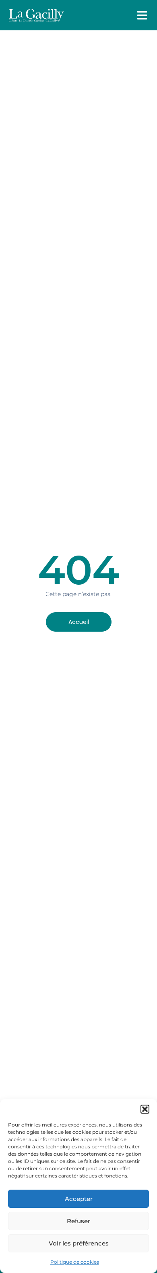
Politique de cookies (74, 1262)
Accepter (79, 1199)
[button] (145, 1109)
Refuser (78, 1221)
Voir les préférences (79, 1243)
